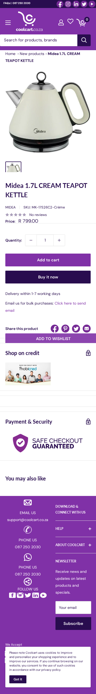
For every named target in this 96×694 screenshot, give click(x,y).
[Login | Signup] (61, 21)
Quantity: (13, 240)
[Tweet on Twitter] (76, 329)
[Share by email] (87, 329)
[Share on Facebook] (55, 329)
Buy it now (48, 277)
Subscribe (73, 623)
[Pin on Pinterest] (65, 329)
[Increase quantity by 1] (59, 240)
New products (32, 53)
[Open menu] (8, 21)
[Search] (84, 40)
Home (10, 53)
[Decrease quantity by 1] (31, 240)
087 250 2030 (21, 3)
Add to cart (48, 260)
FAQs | (7, 3)
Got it (18, 679)
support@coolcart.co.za (27, 519)
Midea (10, 207)
